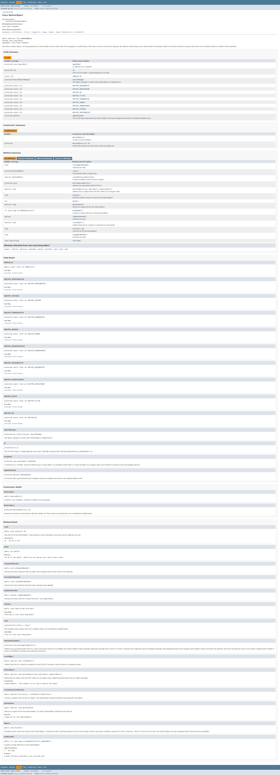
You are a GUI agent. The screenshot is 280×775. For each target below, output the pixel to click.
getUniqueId (77, 204)
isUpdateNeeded (79, 216)
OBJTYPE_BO (77, 92)
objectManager (78, 80)
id (73, 70)
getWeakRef (77, 210)
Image (44, 32)
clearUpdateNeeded (80, 165)
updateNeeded (78, 116)
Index (40, 2)
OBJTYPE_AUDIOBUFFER (81, 86)
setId (75, 229)
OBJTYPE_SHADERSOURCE (81, 106)
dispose (76, 195)
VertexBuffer (79, 32)
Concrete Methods (63, 158)
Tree (24, 2)
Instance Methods (26, 158)
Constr (22, 9)
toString (76, 241)
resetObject (77, 222)
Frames (26, 6)
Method (29, 9)
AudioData (6, 32)
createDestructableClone (83, 177)
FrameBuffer (36, 32)
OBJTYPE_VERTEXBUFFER (81, 112)
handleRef (76, 64)
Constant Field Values (13, 273)
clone (75, 171)
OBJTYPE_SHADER (79, 102)
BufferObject (17, 32)
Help (44, 2)
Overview (4, 2)
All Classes (46, 6)
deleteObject (78, 189)
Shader (51, 32)
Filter (26, 32)
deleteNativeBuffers (81, 183)
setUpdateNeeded (79, 235)
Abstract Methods (44, 158)
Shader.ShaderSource (64, 32)
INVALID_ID (77, 76)
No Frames (34, 6)
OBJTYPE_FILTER (79, 96)
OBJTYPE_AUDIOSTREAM (81, 89)
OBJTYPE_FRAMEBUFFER (81, 99)
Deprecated (32, 2)
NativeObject (78, 137)
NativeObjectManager (21, 80)
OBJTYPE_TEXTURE (79, 109)
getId (75, 201)
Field (16, 9)
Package (12, 2)
